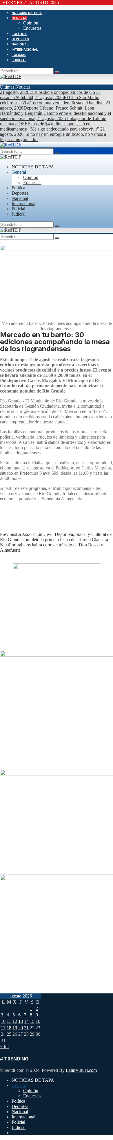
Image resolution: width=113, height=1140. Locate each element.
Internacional (25, 50)
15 (32, 1021)
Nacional (20, 44)
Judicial (19, 60)
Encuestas (32, 28)
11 (9, 1021)
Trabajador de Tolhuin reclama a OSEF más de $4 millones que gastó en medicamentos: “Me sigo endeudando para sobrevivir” (53, 123)
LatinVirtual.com (81, 1070)
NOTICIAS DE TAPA (27, 13)
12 (14, 1021)
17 (3, 1027)
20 (20, 1027)
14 (26, 1021)
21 (26, 1027)
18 (9, 1027)
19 (14, 1027)
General (19, 18)
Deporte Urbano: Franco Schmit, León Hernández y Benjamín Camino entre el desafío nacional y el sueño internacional (55, 110)
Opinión (30, 22)
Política (19, 34)
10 (3, 1021)
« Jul (4, 1046)
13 (20, 1021)
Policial (19, 55)
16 (38, 1021)
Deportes (20, 39)
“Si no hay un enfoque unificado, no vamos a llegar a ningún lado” (53, 134)
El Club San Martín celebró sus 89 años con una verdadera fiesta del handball (52, 100)
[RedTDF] (10, 76)
